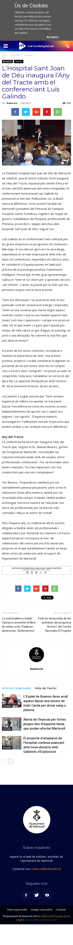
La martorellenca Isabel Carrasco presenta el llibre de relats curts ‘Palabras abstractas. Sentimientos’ (18, 624)
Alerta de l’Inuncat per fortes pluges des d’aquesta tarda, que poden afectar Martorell (44, 723)
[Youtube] (47, 895)
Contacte (61, 909)
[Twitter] (36, 895)
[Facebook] (26, 895)
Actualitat (7, 61)
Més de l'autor (46, 688)
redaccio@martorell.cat (46, 869)
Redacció (12, 103)
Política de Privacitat (52, 916)
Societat (18, 61)
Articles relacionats (16, 688)
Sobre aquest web (17, 909)
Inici (4, 55)
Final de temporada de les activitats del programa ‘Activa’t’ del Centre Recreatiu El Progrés (54, 624)
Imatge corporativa (41, 909)
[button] (67, 46)
